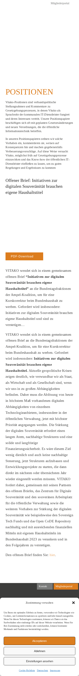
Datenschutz (42, 670)
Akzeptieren (39, 640)
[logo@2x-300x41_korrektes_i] (23, 15)
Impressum (55, 670)
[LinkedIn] (7, 4)
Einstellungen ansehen (39, 661)
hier (52, 555)
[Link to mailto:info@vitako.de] (63, 16)
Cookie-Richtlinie (27, 670)
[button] (73, 603)
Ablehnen (39, 651)
